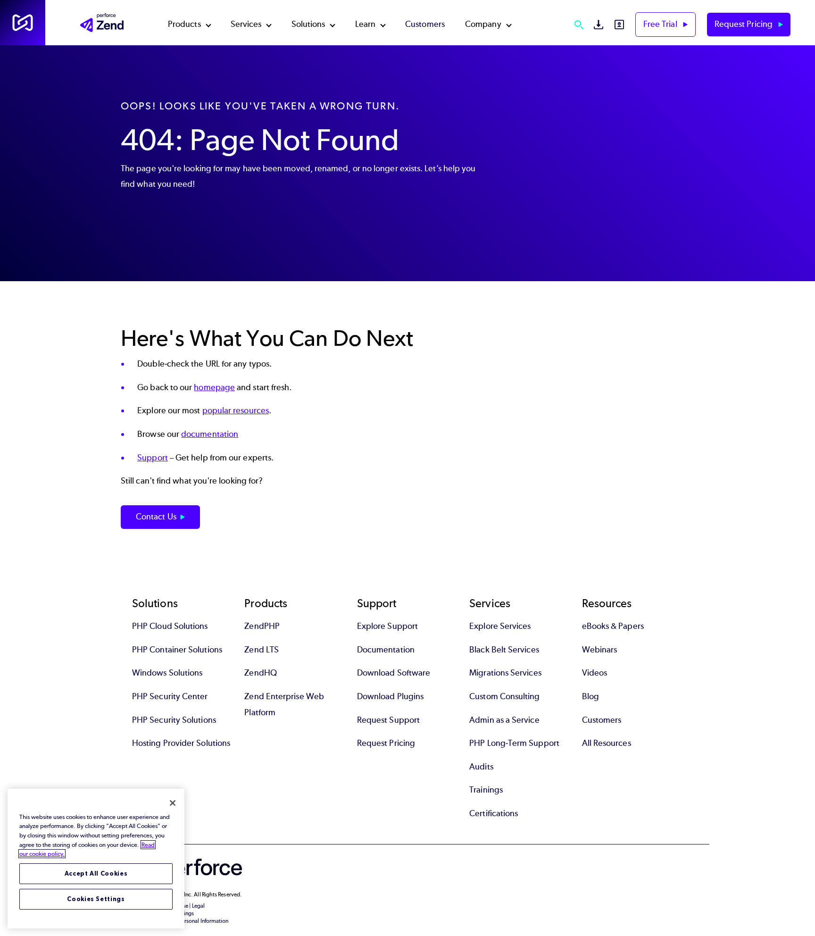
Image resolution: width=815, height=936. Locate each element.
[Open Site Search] (578, 24)
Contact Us (156, 516)
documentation (209, 434)
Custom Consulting (504, 696)
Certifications (493, 813)
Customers (425, 24)
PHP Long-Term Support (514, 743)
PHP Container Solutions (177, 649)
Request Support (388, 720)
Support (152, 457)
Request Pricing (744, 24)
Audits (481, 766)
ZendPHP (262, 626)
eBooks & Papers (613, 626)
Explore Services (500, 626)
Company (483, 24)
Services (246, 24)
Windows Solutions (167, 673)
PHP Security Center (170, 696)
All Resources (606, 743)
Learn (365, 24)
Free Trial (661, 24)
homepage (214, 387)
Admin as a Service (504, 720)
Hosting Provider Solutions (181, 743)
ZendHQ (260, 673)
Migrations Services (505, 673)
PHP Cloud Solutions (170, 626)
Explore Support (387, 626)
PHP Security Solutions (174, 720)
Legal (198, 906)
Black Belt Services (504, 649)
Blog (590, 696)
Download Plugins (390, 696)
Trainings (486, 790)
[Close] (172, 803)
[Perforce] (22, 22)
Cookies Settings (96, 899)
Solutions (308, 24)
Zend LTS (261, 649)
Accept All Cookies (96, 873)
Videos (594, 673)
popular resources (235, 410)
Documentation (386, 649)
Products (184, 24)
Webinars (599, 649)
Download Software (393, 673)
